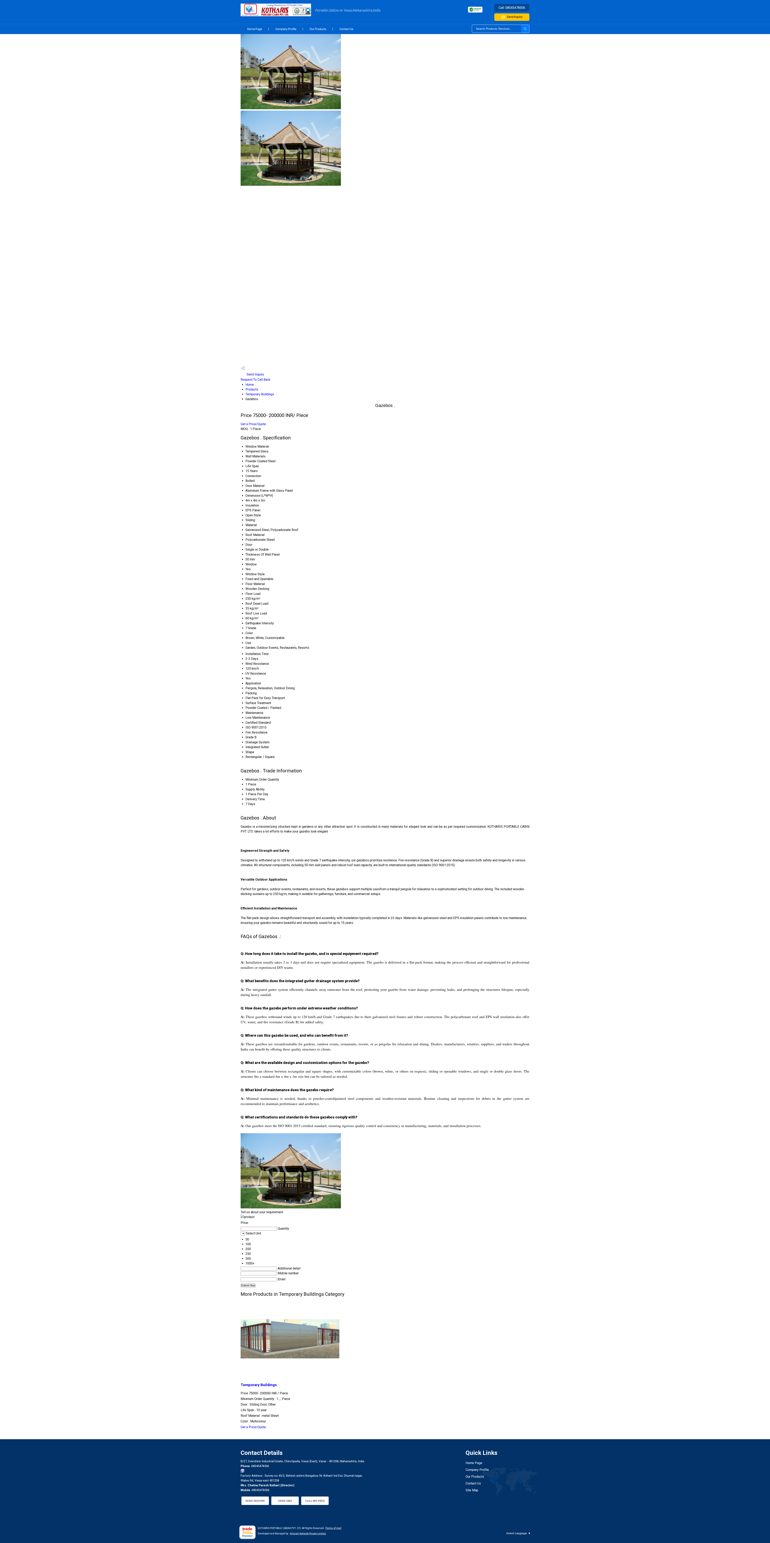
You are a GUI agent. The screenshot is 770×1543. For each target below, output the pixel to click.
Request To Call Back (255, 379)
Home (249, 385)
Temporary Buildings (259, 394)
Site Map (472, 1490)
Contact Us (346, 29)
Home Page (254, 29)
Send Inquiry (515, 16)
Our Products (318, 29)
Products (251, 389)
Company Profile (285, 29)
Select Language (516, 1533)
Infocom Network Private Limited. (308, 1533)
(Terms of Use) (333, 1528)
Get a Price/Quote (253, 424)
